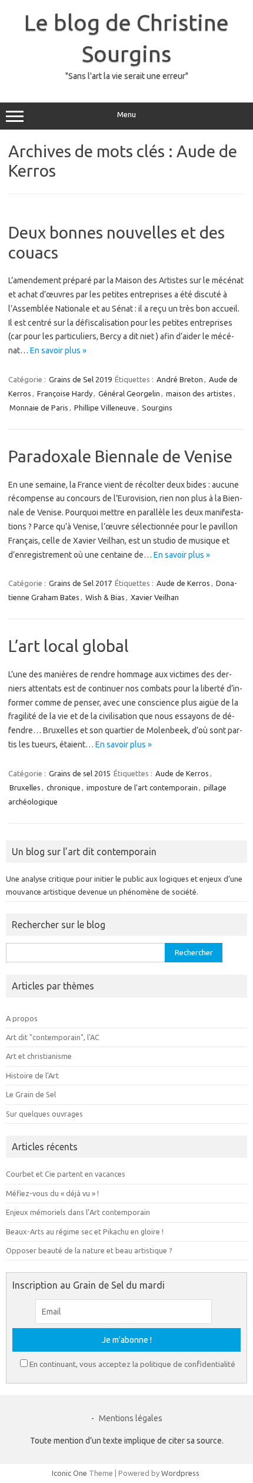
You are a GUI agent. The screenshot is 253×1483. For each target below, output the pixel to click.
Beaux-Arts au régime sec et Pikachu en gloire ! (85, 1231)
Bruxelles (25, 787)
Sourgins (157, 407)
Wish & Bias (105, 597)
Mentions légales (130, 1418)
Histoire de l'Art (32, 1075)
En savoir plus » (58, 350)
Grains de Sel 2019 (80, 379)
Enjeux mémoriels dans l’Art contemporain (78, 1212)
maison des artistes (199, 393)
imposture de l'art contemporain (142, 787)
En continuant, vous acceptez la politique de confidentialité (132, 1364)
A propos (22, 1018)
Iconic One (69, 1473)
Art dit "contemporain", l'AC (52, 1037)
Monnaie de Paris (38, 407)
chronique (63, 787)
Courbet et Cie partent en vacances (65, 1174)
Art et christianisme (39, 1056)
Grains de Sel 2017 (80, 583)
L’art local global (68, 646)
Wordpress (180, 1473)
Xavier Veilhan (155, 597)
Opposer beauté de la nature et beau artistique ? (89, 1250)
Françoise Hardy (64, 393)
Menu (126, 114)
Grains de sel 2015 (80, 773)
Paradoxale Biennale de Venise (120, 456)
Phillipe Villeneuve (105, 407)
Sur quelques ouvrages (44, 1114)
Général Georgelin (129, 393)
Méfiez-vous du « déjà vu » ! (52, 1193)
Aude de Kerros (183, 583)
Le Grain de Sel (31, 1094)
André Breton (180, 379)
